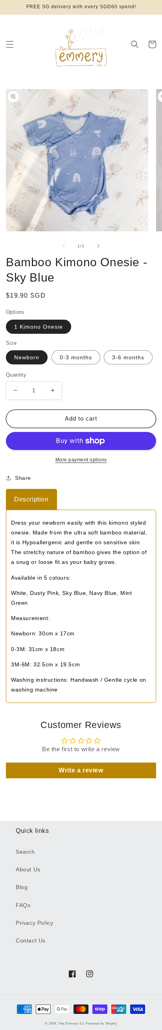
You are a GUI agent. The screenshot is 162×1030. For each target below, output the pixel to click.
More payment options (81, 460)
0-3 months (76, 357)
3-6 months (128, 357)
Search (25, 852)
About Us (28, 869)
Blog (22, 887)
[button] (9, 44)
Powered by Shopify (101, 1023)
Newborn (26, 357)
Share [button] (23, 478)
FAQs (23, 905)
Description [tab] (31, 499)
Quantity (16, 375)
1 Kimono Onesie (38, 327)
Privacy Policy (34, 923)
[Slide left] (63, 245)
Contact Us (31, 940)
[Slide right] (98, 245)
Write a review (81, 770)
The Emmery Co (71, 1023)
